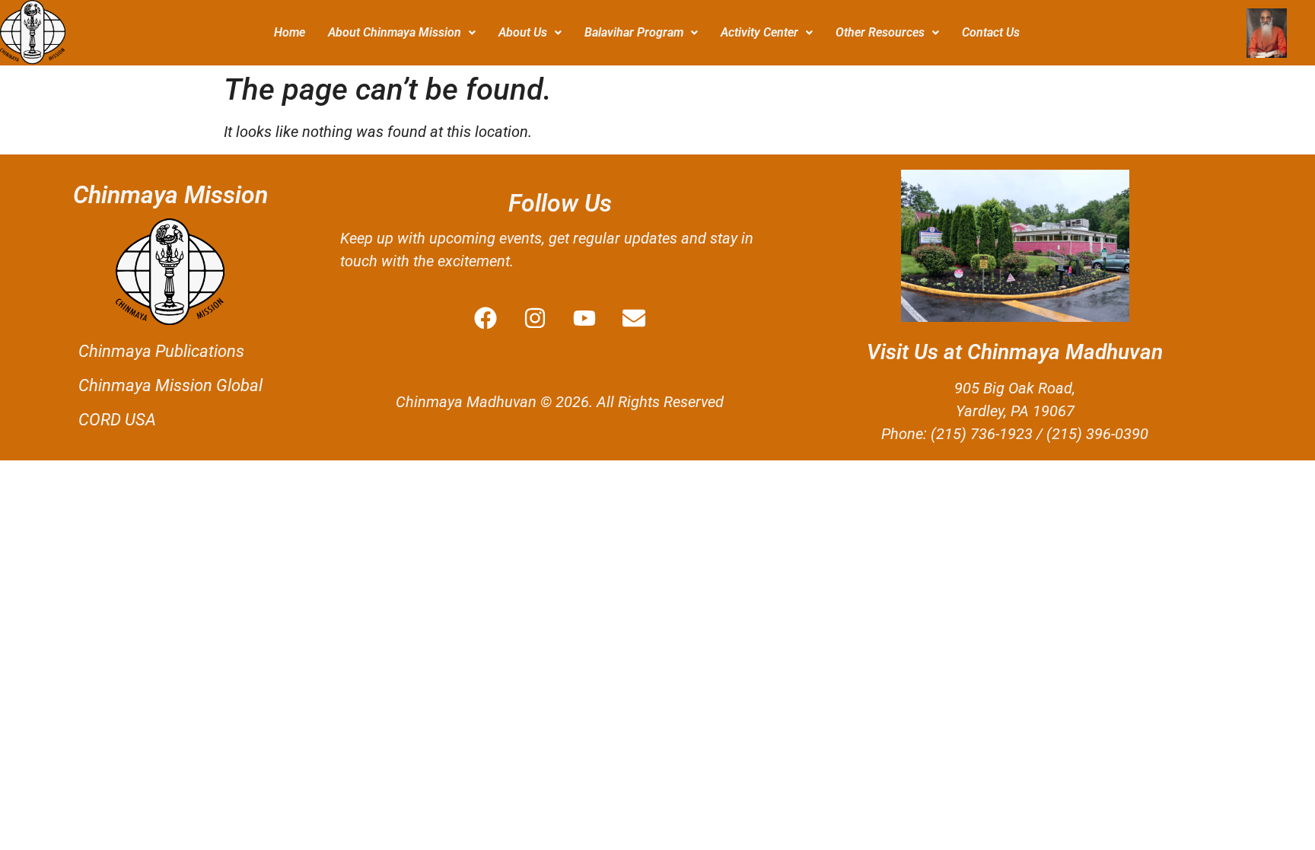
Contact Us (991, 32)
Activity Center (759, 32)
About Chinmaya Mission (394, 32)
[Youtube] (584, 318)
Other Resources (880, 32)
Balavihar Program (633, 32)
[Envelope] (634, 318)
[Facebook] (485, 318)
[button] (402, 32)
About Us (522, 32)
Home (289, 32)
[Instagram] (535, 318)
